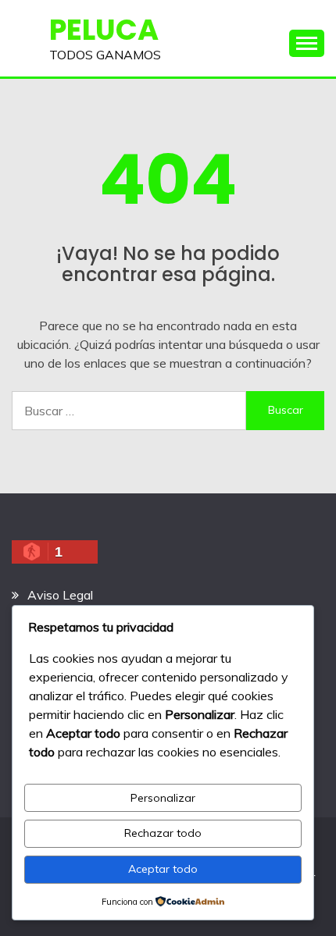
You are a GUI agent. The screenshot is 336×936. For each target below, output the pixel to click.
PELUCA (104, 29)
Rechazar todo (163, 833)
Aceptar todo (163, 869)
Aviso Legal (60, 595)
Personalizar (162, 798)
